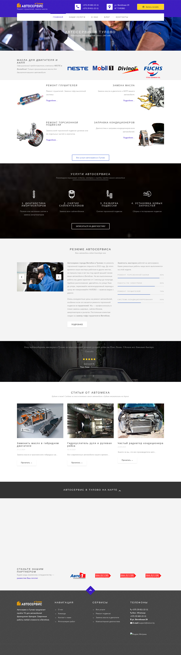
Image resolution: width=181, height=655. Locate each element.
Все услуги (100, 609)
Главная (58, 17)
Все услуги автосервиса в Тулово (90, 158)
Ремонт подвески (103, 613)
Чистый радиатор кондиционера (141, 443)
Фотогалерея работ (66, 621)
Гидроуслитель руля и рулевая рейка (89, 444)
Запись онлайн (152, 7)
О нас (94, 17)
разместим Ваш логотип (27, 578)
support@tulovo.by (147, 623)
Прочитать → (26, 463)
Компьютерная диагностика (108, 621)
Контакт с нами (64, 617)
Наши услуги (77, 17)
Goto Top (90, 590)
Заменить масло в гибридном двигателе (38, 444)
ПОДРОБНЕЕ (77, 324)
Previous (21, 277)
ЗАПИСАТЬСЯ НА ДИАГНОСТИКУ (90, 226)
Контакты (122, 17)
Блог (107, 17)
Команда (62, 613)
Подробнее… (52, 100)
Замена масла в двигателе (107, 617)
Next (58, 277)
